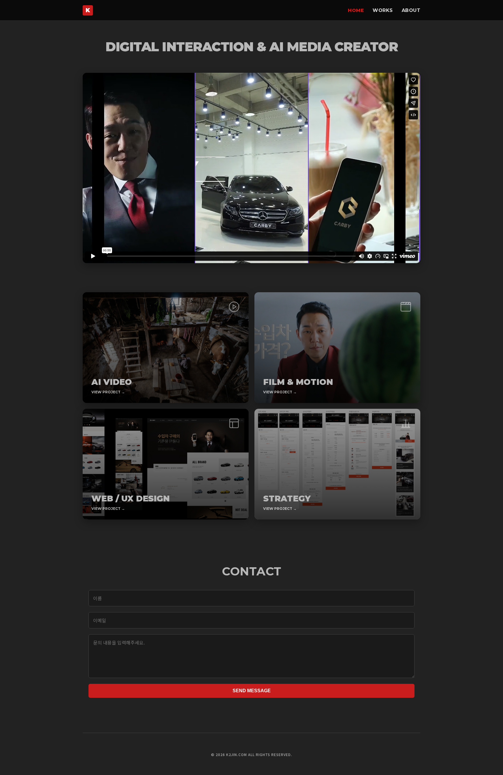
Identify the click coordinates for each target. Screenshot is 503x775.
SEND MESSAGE (252, 690)
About (411, 10)
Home (356, 10)
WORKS (383, 10)
